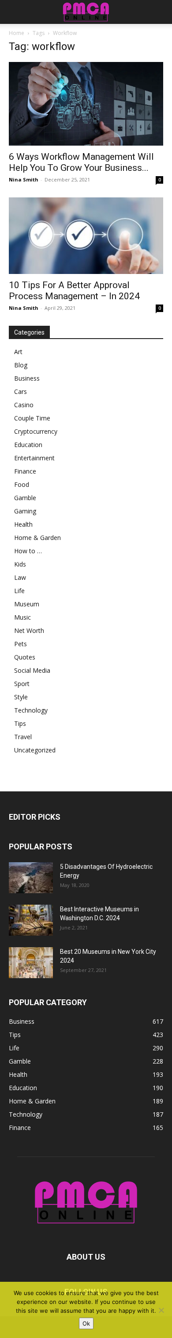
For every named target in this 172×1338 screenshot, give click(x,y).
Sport (22, 683)
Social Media (32, 670)
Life (19, 590)
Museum (26, 604)
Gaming (25, 511)
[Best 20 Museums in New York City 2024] (31, 962)
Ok (86, 1323)
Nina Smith (23, 179)
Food (21, 484)
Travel (23, 737)
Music (22, 617)
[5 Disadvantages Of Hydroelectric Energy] (31, 877)
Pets (20, 644)
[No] (161, 1310)
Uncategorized (35, 750)
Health (23, 524)
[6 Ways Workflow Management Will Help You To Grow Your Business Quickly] (86, 104)
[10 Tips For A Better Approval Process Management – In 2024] (86, 235)
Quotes (24, 657)
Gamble (25, 498)
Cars (20, 391)
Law (20, 577)
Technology (31, 710)
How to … (28, 551)
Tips (20, 723)
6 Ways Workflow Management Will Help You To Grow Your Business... (81, 162)
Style (21, 697)
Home (16, 33)
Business (27, 378)
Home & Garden (37, 537)
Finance (25, 471)
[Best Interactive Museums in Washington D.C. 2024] (31, 920)
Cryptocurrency (35, 431)
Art (18, 351)
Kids (20, 564)
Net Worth (29, 630)
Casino (24, 405)
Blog (20, 365)
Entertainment (34, 458)
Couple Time (32, 418)
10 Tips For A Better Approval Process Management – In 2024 (74, 290)
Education (28, 444)
